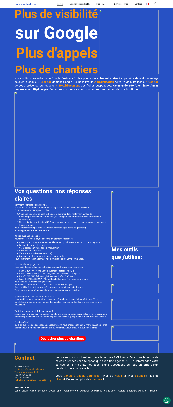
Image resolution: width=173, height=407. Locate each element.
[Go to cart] (155, 4)
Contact (138, 4)
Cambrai (84, 390)
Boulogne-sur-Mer (137, 390)
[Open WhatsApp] (167, 400)
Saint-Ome (110, 390)
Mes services (101, 4)
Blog (126, 4)
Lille (59, 390)
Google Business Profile (80, 4)
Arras (33, 390)
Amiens (153, 390)
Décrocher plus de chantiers (62, 339)
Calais (122, 390)
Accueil (60, 4)
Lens (17, 390)
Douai (52, 390)
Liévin (25, 390)
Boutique (118, 4)
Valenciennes (70, 390)
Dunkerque (97, 390)
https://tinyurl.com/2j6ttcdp (37, 380)
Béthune (42, 390)
